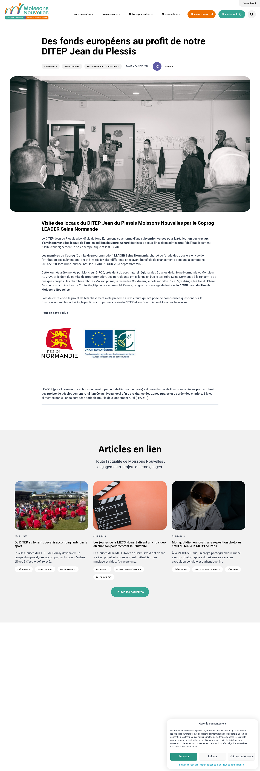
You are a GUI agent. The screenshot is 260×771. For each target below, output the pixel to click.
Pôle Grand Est (68, 569)
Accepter (183, 756)
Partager (168, 66)
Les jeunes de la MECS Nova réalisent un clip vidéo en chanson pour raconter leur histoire (129, 544)
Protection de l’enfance (128, 569)
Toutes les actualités (130, 592)
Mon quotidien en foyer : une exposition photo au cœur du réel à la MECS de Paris (206, 544)
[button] (83, 14)
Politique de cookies (188, 765)
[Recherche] (252, 14)
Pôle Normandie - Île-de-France (103, 66)
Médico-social (72, 66)
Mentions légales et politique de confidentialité (222, 765)
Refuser (212, 756)
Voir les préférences (242, 756)
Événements (50, 66)
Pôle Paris (233, 569)
